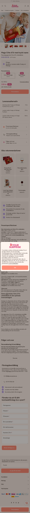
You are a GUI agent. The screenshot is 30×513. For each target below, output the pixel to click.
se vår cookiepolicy (13, 263)
